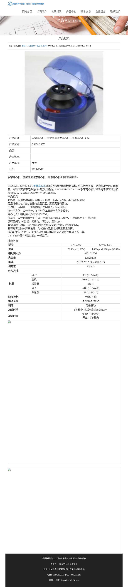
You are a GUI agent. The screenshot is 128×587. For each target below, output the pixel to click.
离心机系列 (41, 46)
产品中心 (71, 11)
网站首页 (27, 11)
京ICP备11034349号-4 (68, 564)
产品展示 (31, 46)
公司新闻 (57, 11)
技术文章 (86, 11)
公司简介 (42, 11)
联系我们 (115, 11)
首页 (24, 46)
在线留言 (101, 11)
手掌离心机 (39, 186)
